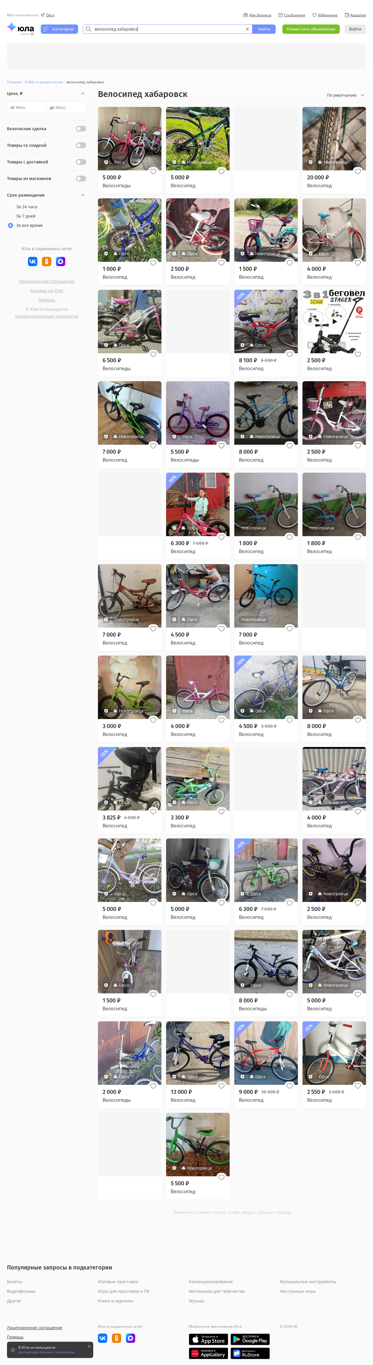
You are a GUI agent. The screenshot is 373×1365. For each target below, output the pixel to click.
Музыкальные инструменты (308, 1281)
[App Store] (208, 1339)
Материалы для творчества (217, 1291)
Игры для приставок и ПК (123, 1291)
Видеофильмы (21, 1291)
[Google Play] (250, 1339)
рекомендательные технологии (46, 316)
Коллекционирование (211, 1281)
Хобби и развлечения (44, 82)
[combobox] (167, 29)
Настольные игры (298, 1291)
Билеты (14, 1281)
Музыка (196, 1301)
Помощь (46, 300)
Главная (14, 82)
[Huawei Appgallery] (208, 1353)
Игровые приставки (118, 1281)
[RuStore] (250, 1353)
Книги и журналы (115, 1301)
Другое (14, 1301)
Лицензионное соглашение (46, 281)
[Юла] (20, 26)
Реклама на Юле (46, 290)
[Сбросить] (247, 29)
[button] (153, 171)
